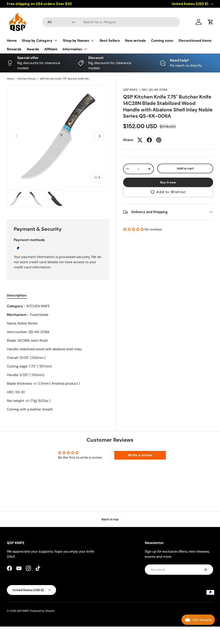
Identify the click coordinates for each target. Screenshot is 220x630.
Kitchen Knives (27, 78)
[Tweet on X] (140, 140)
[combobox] (111, 22)
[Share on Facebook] (149, 140)
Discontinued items (195, 40)
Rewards (14, 49)
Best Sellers (110, 40)
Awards (33, 49)
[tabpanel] (58, 358)
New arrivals (135, 40)
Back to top (110, 519)
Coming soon (162, 40)
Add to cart (185, 168)
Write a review (140, 455)
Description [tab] (17, 295)
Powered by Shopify (42, 611)
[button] (210, 22)
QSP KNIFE (130, 90)
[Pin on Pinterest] (158, 140)
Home (12, 40)
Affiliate (50, 49)
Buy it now (168, 182)
